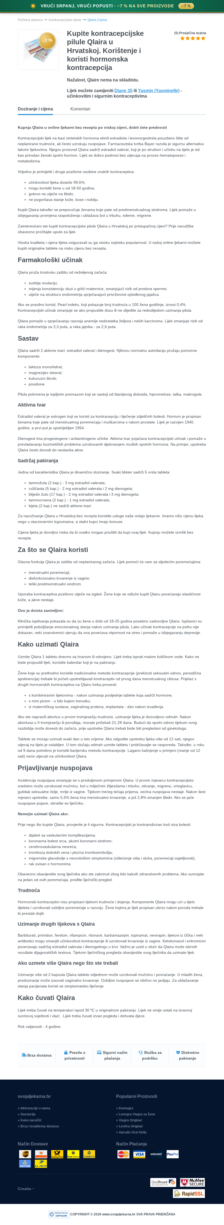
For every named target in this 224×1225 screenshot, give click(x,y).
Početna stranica (30, 20)
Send (112, 496)
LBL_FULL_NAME (70, 471)
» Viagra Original (129, 1120)
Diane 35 (123, 90)
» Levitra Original (129, 1126)
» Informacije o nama (34, 1108)
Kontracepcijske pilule (65, 20)
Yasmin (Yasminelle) (158, 90)
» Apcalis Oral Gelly (131, 1132)
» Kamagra (124, 1108)
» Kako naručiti (29, 1120)
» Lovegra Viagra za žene (135, 1114)
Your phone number (71, 448)
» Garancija (27, 1114)
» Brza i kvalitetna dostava (38, 1126)
